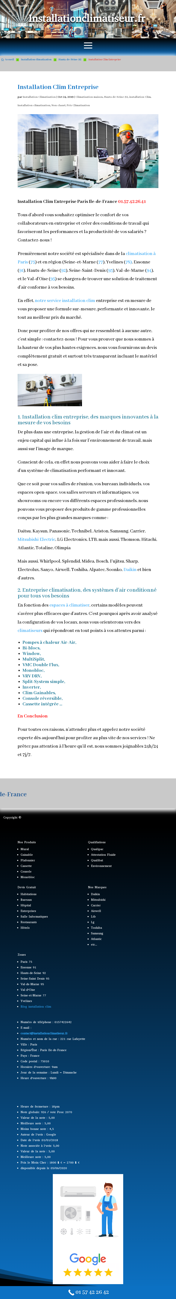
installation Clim (140, 97)
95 (52, 279)
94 (149, 271)
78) (129, 262)
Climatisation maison (89, 97)
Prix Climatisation (78, 105)
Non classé (58, 105)
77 (100, 262)
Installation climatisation (34, 105)
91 (21, 271)
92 (63, 271)
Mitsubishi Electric (36, 540)
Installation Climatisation (39, 97)
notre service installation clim (65, 301)
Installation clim (42, 417)
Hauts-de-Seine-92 (116, 97)
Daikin (130, 570)
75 (32, 262)
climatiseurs (30, 631)
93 (110, 271)
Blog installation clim (36, 1007)
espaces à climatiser (69, 605)
